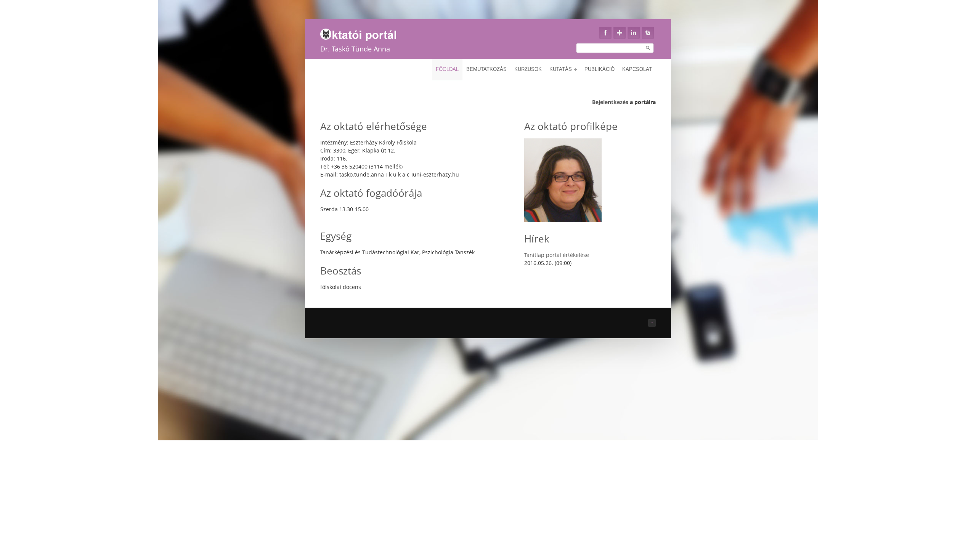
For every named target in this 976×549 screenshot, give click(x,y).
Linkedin (634, 33)
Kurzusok (528, 69)
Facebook (605, 33)
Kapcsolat (637, 69)
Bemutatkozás (486, 69)
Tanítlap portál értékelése (556, 254)
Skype (648, 33)
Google (619, 33)
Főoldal (447, 69)
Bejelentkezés (610, 102)
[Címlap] (363, 32)
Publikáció (599, 69)
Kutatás (560, 69)
